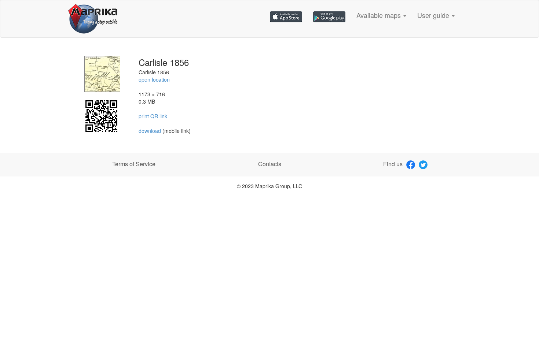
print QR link (153, 116)
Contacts (269, 164)
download (150, 130)
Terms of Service (133, 164)
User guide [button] (434, 15)
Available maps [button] (379, 15)
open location (154, 79)
